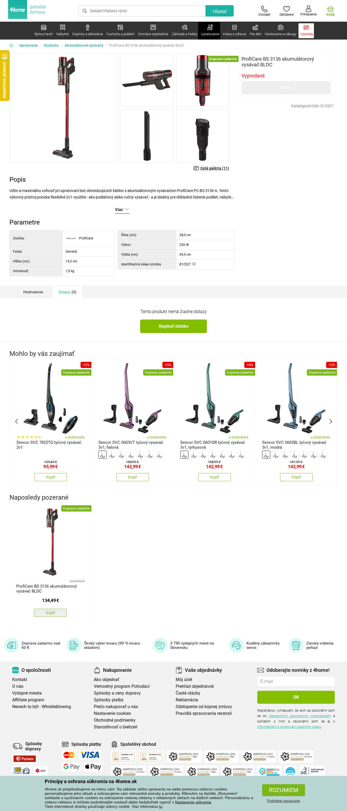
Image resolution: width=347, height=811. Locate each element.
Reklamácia (187, 700)
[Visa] (90, 755)
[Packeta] (24, 758)
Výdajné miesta (27, 693)
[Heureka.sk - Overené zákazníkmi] (290, 772)
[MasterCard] (69, 755)
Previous (16, 421)
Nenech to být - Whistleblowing (41, 707)
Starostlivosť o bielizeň (115, 727)
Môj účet (184, 680)
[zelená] (159, 454)
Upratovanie (28, 45)
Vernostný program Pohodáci (122, 686)
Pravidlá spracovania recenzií (204, 713)
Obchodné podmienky (115, 720)
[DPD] (41, 770)
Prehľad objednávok (195, 686)
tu (160, 806)
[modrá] (121, 454)
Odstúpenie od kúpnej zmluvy (204, 707)
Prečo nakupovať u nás (116, 707)
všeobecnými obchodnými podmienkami (300, 716)
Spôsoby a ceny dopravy (117, 693)
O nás (17, 686)
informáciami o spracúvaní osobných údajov (289, 727)
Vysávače (51, 45)
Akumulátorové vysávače (84, 45)
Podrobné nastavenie (283, 801)
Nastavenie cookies (112, 713)
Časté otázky (188, 693)
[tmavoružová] (140, 454)
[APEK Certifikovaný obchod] (312, 772)
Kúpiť (286, 87)
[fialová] (102, 454)
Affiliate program (28, 700)
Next (330, 421)
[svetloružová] (131, 454)
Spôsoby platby (109, 700)
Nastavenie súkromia (193, 802)
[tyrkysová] (150, 454)
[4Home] (13, 45)
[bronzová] (112, 454)
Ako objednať (106, 680)
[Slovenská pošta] (21, 770)
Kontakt (19, 680)
